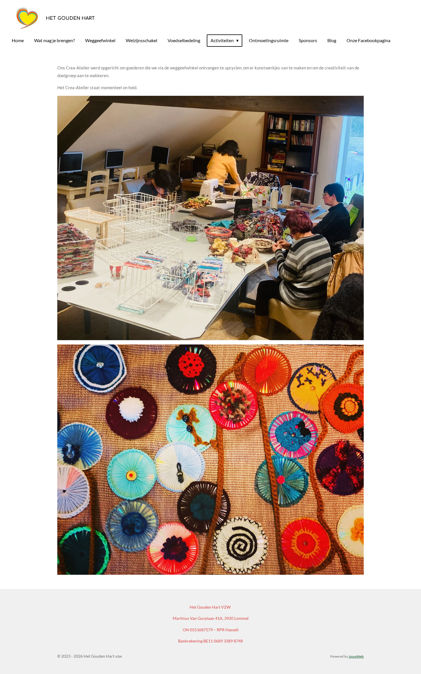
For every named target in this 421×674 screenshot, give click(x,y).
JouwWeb (356, 656)
